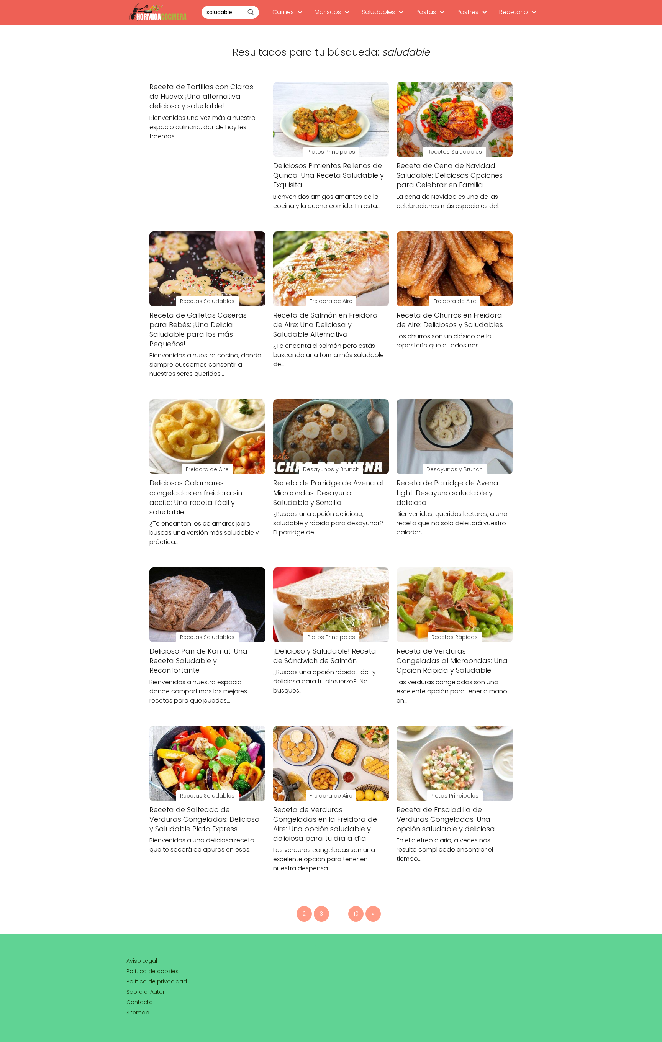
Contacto (139, 1002)
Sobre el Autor (145, 992)
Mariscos (328, 12)
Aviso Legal (141, 961)
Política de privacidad (156, 981)
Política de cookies (152, 971)
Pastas (426, 12)
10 (356, 913)
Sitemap (137, 1012)
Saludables (378, 12)
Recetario (513, 12)
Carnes (283, 12)
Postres (467, 12)
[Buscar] (251, 12)
